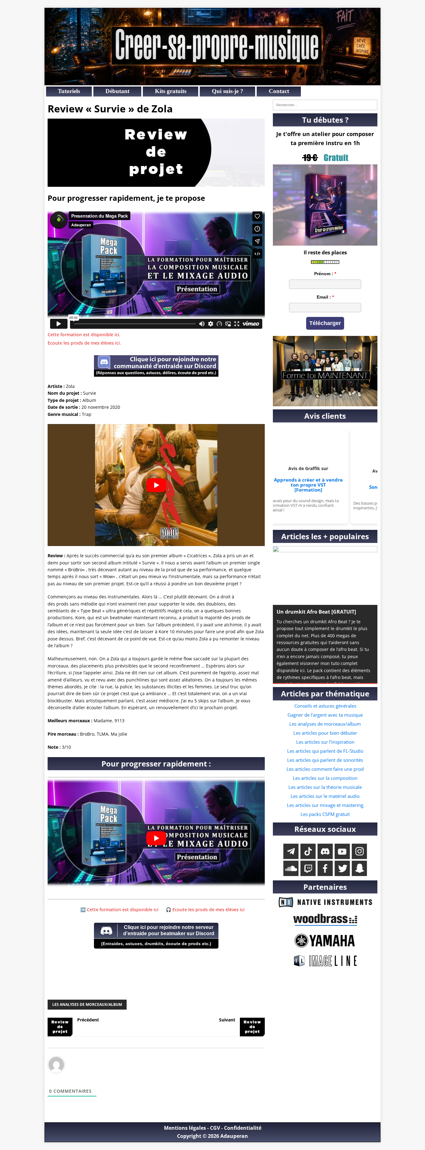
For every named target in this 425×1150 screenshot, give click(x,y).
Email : (324, 297)
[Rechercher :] (325, 105)
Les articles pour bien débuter (325, 733)
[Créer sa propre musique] (212, 82)
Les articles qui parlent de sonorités (325, 760)
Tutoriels (69, 91)
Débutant (117, 91)
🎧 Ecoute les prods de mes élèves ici (205, 909)
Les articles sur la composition (325, 778)
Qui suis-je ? (227, 91)
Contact (279, 91)
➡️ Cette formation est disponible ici (119, 909)
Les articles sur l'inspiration (325, 742)
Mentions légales (185, 1127)
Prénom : (323, 273)
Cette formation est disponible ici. (84, 334)
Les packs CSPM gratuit (325, 814)
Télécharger (325, 323)
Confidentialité (242, 1127)
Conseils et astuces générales (325, 706)
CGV (215, 1127)
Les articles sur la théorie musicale (325, 787)
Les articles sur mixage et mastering (325, 805)
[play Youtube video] (156, 485)
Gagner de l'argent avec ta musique (325, 715)
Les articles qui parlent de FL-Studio (325, 751)
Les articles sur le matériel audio (325, 796)
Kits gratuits (170, 91)
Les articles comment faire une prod (325, 769)
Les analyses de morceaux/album (87, 1004)
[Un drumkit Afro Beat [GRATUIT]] (325, 575)
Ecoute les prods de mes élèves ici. (84, 343)
